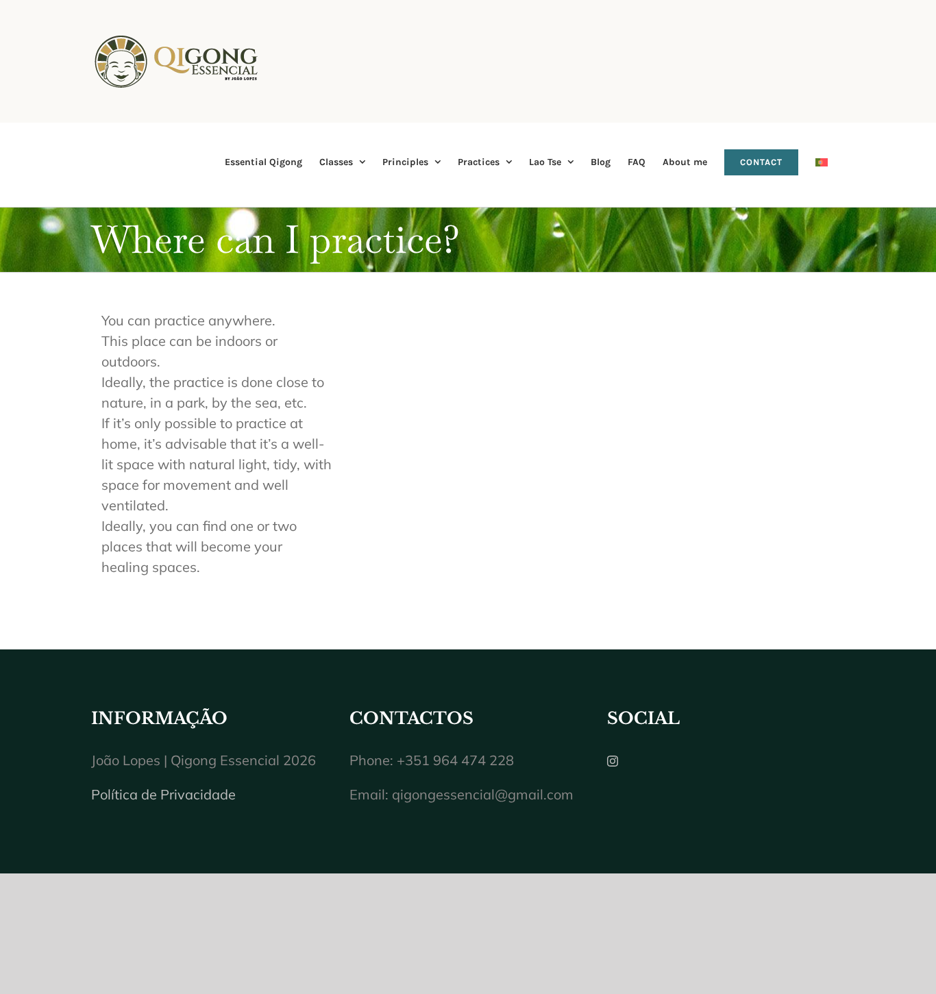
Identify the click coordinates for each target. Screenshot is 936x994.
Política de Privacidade (163, 794)
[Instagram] (612, 761)
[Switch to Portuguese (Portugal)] (821, 162)
